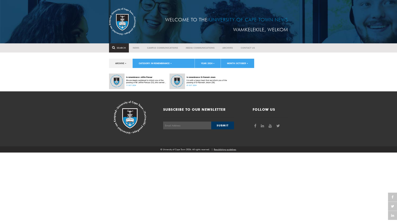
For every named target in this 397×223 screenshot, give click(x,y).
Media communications (200, 48)
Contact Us (248, 48)
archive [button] (120, 63)
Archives (227, 48)
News (136, 48)
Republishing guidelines (225, 149)
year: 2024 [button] (207, 63)
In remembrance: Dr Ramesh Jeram (201, 77)
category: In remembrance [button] (154, 63)
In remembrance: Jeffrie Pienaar (139, 77)
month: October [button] (236, 63)
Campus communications (162, 48)
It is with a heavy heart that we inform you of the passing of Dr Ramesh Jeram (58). (207, 81)
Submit (222, 125)
